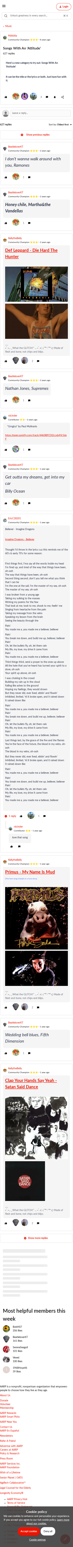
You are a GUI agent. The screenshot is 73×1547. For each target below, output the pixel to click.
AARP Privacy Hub (17, 1499)
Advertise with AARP (11, 1446)
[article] (36, 163)
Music (8, 26)
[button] (4, 7)
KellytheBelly (15, 238)
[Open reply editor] (36, 113)
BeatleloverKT (15, 147)
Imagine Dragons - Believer (19, 539)
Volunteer (5, 1404)
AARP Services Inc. (10, 1464)
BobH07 (17, 1327)
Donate (4, 1400)
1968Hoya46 (20, 1368)
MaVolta (12, 36)
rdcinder (12, 416)
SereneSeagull (20, 1347)
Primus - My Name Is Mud (30, 872)
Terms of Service (16, 1503)
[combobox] (36, 15)
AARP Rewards (8, 1413)
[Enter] (6, 15)
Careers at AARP (9, 1450)
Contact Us (6, 1427)
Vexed (16, 1357)
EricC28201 (14, 518)
